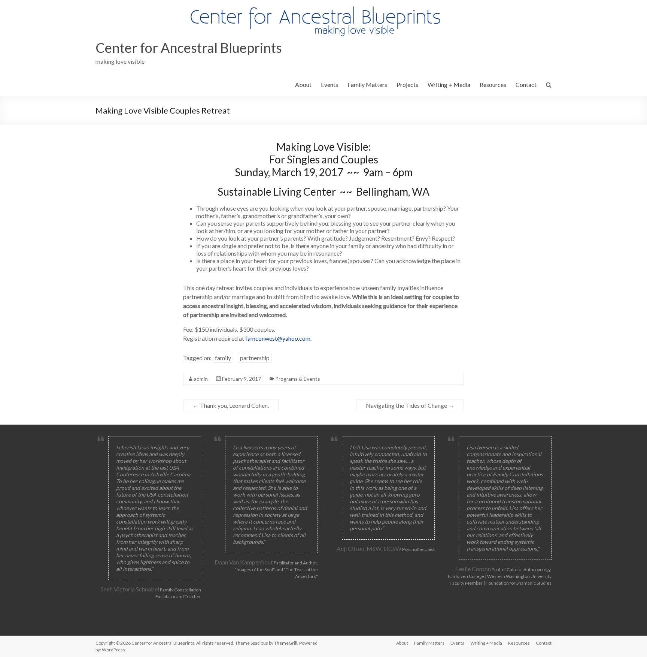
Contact (526, 84)
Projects (407, 84)
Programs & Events (297, 379)
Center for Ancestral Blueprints (188, 47)
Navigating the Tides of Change (410, 405)
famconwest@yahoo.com (277, 338)
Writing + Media (449, 84)
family (223, 357)
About (303, 84)
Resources (493, 84)
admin (201, 379)
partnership (255, 357)
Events (329, 84)
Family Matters (367, 84)
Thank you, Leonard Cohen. (231, 405)
